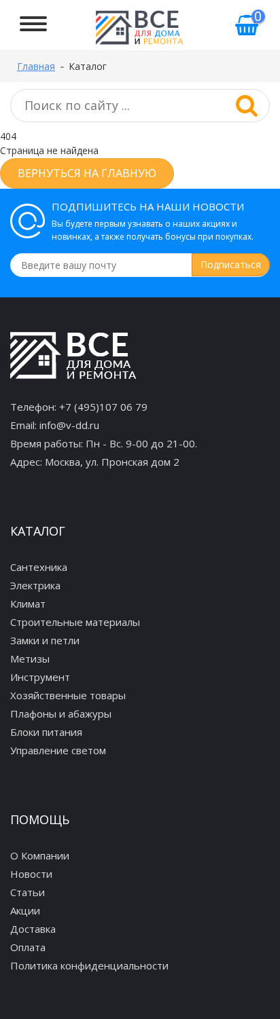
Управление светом (58, 750)
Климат (28, 603)
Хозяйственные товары (68, 695)
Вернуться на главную (87, 173)
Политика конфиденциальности (89, 965)
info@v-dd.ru (69, 425)
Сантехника (38, 567)
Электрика (35, 585)
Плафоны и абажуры (60, 713)
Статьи (27, 892)
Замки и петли (45, 640)
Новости (31, 874)
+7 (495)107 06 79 (103, 406)
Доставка (33, 928)
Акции (25, 910)
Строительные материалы (75, 622)
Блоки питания (46, 732)
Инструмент (40, 677)
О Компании (39, 855)
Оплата (28, 947)
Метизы (30, 658)
